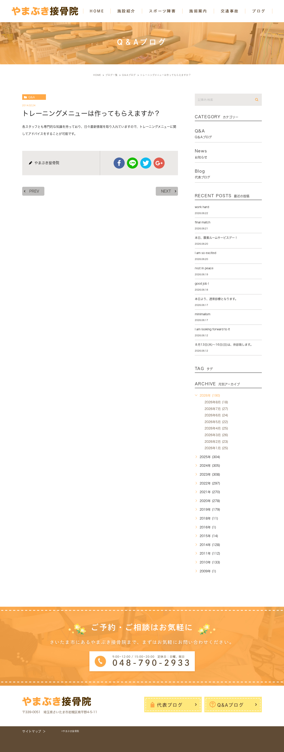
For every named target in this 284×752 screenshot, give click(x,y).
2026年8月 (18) (216, 402)
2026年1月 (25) (216, 448)
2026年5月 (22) (216, 421)
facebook (119, 163)
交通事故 (230, 11)
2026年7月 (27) (216, 408)
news (201, 154)
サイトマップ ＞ (34, 731)
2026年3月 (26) (216, 435)
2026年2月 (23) (216, 441)
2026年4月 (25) (216, 428)
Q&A (31, 97)
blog (202, 174)
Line (132, 163)
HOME (97, 11)
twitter (145, 163)
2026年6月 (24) (216, 415)
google (159, 163)
